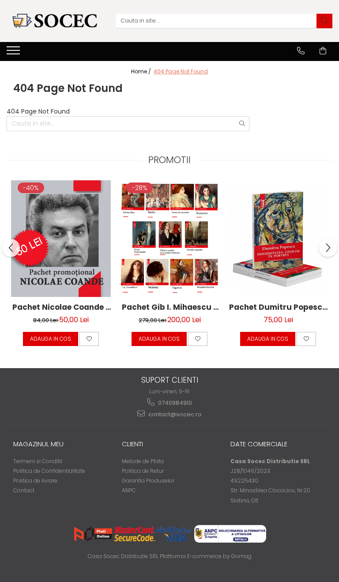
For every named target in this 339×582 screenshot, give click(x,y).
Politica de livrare (35, 480)
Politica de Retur (143, 471)
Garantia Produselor (148, 480)
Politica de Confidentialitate (49, 471)
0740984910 (174, 403)
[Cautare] (324, 21)
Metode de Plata (143, 461)
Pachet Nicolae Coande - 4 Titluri (61, 307)
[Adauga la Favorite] (89, 339)
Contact (23, 490)
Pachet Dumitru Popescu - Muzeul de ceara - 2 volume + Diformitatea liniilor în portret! (278, 307)
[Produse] (14, 53)
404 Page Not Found (181, 71)
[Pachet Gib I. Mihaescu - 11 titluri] (169, 238)
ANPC (129, 490)
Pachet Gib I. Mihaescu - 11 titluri (170, 307)
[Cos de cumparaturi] (322, 51)
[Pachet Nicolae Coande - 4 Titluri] (61, 238)
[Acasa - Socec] (55, 21)
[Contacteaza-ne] (301, 51)
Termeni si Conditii (37, 461)
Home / (141, 71)
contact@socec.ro (174, 414)
